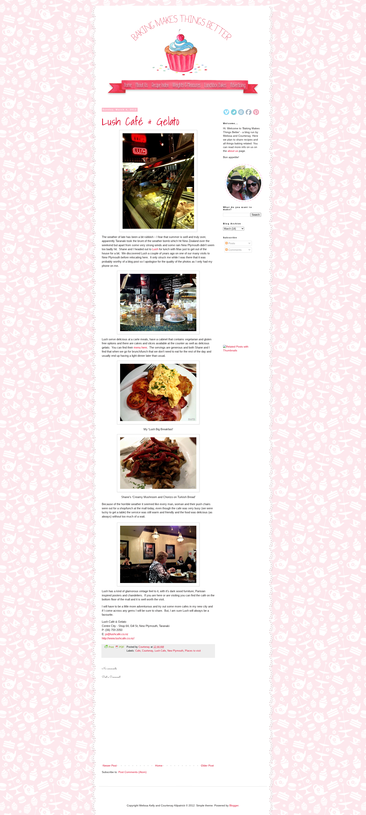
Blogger (233, 805)
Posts (231, 243)
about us (233, 150)
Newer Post (110, 765)
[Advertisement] (242, 279)
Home (158, 765)
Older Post (207, 765)
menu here (140, 347)
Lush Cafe (160, 650)
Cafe (137, 650)
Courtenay (145, 647)
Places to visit (193, 650)
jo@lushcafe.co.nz (116, 634)
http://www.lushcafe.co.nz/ (118, 638)
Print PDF (116, 647)
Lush (155, 249)
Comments (235, 249)
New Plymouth (175, 650)
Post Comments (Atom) (132, 772)
